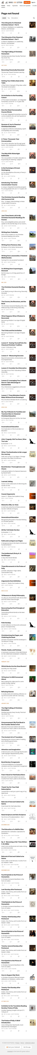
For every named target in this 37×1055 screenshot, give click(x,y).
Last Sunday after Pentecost (11, 889)
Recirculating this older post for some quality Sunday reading (12, 682)
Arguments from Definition (11, 581)
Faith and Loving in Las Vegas (12, 541)
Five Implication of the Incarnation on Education (12, 429)
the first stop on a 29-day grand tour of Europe (13, 274)
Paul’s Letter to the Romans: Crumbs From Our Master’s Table (13, 861)
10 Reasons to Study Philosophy (13, 595)
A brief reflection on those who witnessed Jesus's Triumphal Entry (13, 625)
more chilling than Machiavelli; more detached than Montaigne (12, 1025)
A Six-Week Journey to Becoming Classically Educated (14, 292)
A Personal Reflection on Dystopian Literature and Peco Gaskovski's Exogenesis (14, 765)
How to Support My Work (10, 975)
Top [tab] (9, 18)
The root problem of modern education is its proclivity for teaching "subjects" (13, 158)
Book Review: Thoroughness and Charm (13, 468)
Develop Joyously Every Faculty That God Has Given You (13, 57)
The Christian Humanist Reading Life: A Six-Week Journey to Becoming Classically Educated (14, 306)
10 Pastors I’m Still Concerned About (12, 678)
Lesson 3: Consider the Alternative (14, 368)
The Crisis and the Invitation (11, 330)
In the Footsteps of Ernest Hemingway (10, 169)
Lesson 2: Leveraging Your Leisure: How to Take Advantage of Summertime (14, 382)
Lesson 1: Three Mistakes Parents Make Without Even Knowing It (13, 396)
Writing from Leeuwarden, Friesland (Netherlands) (14, 257)
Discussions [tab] (14, 18)
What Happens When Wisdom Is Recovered (13, 317)
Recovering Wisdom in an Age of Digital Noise (13, 321)
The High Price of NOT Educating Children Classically (13, 371)
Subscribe (27, 2)
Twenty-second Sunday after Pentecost (12, 947)
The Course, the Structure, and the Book (13, 302)
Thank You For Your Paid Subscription (10, 788)
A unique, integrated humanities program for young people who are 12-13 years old (13, 188)
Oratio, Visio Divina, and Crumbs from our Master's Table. (13, 892)
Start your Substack (14, 1047)
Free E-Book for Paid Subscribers (13, 775)
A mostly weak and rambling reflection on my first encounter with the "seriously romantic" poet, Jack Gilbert (13, 694)
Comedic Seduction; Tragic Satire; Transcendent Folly (11, 571)
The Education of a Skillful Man (12, 829)
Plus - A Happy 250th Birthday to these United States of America (12, 202)
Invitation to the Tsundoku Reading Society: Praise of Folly (14, 1007)
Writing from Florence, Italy (11, 245)
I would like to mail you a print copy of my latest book (14, 792)
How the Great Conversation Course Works (11, 111)
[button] (3, 6)
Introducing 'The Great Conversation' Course (9, 184)
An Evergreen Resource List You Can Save (13, 418)
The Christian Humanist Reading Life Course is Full (13, 198)
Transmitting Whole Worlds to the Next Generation (12, 613)
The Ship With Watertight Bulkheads (10, 154)
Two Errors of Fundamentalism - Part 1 (12, 817)
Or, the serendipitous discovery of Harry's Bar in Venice (13, 173)
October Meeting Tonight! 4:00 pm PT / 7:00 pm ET (13, 1011)
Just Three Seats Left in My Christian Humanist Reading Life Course (13, 218)
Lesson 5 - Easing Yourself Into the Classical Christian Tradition (13, 344)
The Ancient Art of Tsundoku (11, 737)
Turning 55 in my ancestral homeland (12, 260)
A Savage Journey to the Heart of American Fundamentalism (14, 544)
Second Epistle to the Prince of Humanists (12, 932)
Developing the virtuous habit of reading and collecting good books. (13, 740)
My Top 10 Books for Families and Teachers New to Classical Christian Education (13, 414)
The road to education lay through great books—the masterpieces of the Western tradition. (13, 144)
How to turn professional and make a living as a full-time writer (14, 847)
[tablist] (10, 18)
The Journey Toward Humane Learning (12, 72)
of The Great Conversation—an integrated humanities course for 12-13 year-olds (13, 100)
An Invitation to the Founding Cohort (11, 96)
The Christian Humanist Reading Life (13, 288)
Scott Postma (10, 30)
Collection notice (30, 1043)
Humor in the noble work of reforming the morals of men (14, 484)
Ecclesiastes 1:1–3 (6, 443)
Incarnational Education (10, 427)
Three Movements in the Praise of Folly (13, 567)
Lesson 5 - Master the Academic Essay (12, 496)
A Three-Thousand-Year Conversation (10, 140)
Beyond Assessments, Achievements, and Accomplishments (13, 358)
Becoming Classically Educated (12, 70)
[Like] (2, 983)
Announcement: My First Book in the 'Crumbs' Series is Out (13, 723)
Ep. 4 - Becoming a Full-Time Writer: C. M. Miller (14, 843)
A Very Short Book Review (9, 558)
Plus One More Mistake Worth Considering (14, 399)
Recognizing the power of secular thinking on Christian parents (13, 520)
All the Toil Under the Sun (10, 530)
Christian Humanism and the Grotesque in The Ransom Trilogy (13, 640)
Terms (22, 1043)
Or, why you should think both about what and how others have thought (13, 598)
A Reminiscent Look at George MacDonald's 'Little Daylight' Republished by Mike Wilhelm (14, 752)
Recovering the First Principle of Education (12, 609)
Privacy (17, 1043)
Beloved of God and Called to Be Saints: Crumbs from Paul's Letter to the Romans (13, 727)
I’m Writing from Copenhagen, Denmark (12, 270)
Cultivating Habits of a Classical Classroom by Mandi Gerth (13, 472)
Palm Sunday (6, 623)
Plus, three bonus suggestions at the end (13, 387)
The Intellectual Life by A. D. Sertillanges (11, 554)
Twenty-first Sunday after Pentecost (10, 988)
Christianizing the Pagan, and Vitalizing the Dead (12, 636)
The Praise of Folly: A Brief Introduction (10, 1021)
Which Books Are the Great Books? (13, 666)
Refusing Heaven (7, 691)
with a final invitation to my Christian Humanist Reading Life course (12, 235)
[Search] (34, 18)
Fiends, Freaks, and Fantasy (11, 650)
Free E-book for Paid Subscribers (11, 806)
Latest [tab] (4, 18)
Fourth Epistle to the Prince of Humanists (12, 876)
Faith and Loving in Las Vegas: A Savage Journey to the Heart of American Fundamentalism (13, 457)
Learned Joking (7, 481)
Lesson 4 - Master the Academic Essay (12, 583)
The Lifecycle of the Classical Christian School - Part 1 (12, 38)
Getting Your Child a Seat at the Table (12, 82)
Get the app (26, 1047)
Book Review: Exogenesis (10, 762)
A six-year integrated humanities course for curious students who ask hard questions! (14, 115)
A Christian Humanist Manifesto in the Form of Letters (12, 880)
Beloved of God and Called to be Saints (12, 857)
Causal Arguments (8, 494)
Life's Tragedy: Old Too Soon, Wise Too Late (13, 440)
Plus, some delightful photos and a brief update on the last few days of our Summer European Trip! (14, 222)
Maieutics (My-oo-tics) (9, 505)
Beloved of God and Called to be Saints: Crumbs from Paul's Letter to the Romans (13, 777)
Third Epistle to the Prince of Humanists (11, 903)
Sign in (33, 2)
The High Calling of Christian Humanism (11, 53)
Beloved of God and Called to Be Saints (12, 803)
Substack (10, 1051)
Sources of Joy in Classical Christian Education (11, 125)
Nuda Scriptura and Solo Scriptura (13, 815)
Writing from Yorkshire (9, 232)
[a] (32, 97)
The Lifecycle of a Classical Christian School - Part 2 (11, 24)
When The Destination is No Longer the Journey (14, 453)
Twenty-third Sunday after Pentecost (11, 918)
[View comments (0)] (11, 33)
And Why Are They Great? (9, 668)
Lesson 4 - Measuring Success (12, 356)
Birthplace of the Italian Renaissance (12, 247)
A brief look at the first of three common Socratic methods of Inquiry (13, 508)
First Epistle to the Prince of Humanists (11, 962)
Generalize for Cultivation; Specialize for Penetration (13, 832)
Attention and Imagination (10, 749)
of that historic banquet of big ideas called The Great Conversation (13, 86)
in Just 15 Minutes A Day (8, 347)
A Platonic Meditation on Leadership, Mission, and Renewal (12, 28)
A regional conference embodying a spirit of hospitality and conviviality (13, 129)
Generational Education (10, 517)
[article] (18, 28)
